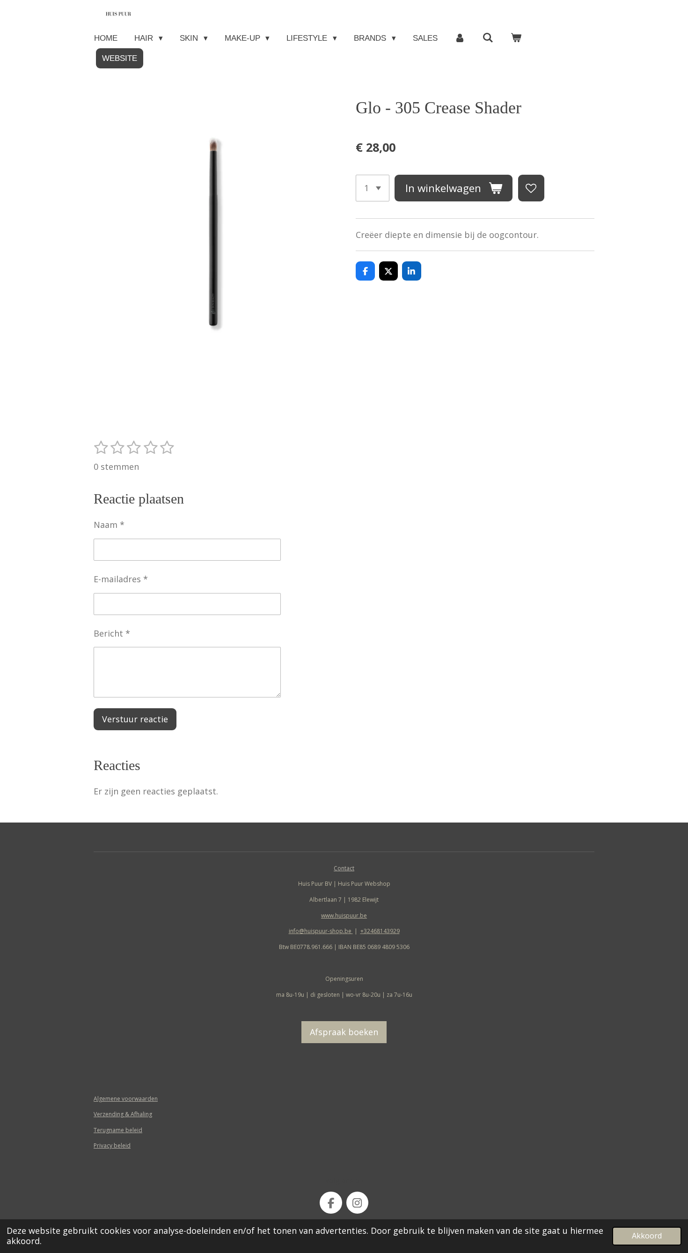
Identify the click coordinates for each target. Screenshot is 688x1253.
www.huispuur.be (344, 915)
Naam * (109, 524)
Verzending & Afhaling (123, 1114)
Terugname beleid (118, 1130)
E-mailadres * (121, 579)
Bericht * (112, 633)
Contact (344, 868)
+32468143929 (380, 931)
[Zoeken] (488, 38)
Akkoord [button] (647, 1236)
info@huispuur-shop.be (321, 931)
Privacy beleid (112, 1145)
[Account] (460, 38)
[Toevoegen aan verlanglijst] (531, 188)
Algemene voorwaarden (126, 1099)
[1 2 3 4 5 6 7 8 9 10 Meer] (372, 188)
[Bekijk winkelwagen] (516, 38)
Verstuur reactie (135, 719)
